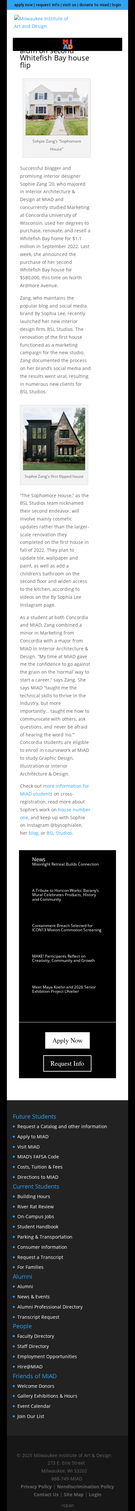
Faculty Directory (35, 1336)
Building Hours (33, 1196)
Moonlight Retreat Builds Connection (65, 864)
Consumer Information (42, 1247)
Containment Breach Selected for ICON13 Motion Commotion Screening (67, 928)
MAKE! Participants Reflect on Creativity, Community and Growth (63, 958)
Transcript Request (38, 1317)
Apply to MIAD (32, 1136)
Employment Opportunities (47, 1356)
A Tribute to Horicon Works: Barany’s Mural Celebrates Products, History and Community (65, 895)
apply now (23, 5)
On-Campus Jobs (35, 1216)
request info (48, 5)
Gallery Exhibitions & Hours (47, 1396)
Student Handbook (37, 1226)
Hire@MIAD (30, 1366)
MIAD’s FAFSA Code (38, 1156)
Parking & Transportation (44, 1237)
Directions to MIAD (37, 1177)
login (116, 5)
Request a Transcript (40, 1257)
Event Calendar (34, 1406)
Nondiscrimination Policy (85, 1486)
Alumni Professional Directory (50, 1307)
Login (95, 1494)
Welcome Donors (35, 1386)
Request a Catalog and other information (62, 1126)
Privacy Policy (36, 1486)
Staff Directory (33, 1346)
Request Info (67, 1063)
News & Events (33, 1296)
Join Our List (30, 1416)
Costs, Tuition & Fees (40, 1167)
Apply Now (67, 1040)
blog (33, 833)
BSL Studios (59, 833)
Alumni (25, 1286)
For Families (30, 1267)
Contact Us (46, 1494)
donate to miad (94, 5)
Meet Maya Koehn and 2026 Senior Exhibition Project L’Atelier (64, 989)
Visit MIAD (28, 1147)
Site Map (74, 1494)
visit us (69, 5)
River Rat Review (35, 1206)
